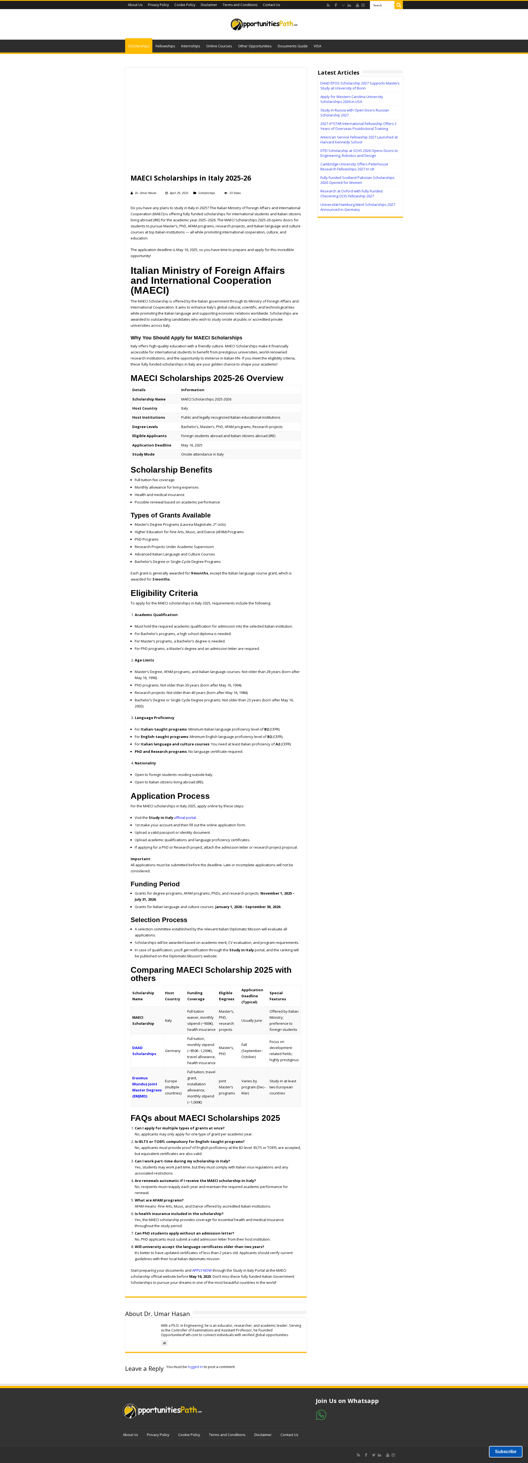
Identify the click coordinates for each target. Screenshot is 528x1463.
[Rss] (329, 5)
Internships (190, 45)
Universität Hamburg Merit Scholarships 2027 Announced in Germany (357, 207)
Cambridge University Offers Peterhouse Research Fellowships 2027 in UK (354, 166)
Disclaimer (209, 4)
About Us (135, 4)
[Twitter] (343, 5)
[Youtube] (357, 5)
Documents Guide (293, 45)
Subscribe (505, 1451)
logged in (195, 1366)
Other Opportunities (255, 45)
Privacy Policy (158, 4)
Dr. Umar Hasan (145, 193)
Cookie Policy (184, 4)
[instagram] (364, 5)
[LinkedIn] (350, 5)
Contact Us (271, 4)
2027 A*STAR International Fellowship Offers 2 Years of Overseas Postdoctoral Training (358, 126)
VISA (317, 45)
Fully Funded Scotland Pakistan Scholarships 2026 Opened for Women (357, 180)
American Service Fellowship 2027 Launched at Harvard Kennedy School (359, 140)
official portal (185, 817)
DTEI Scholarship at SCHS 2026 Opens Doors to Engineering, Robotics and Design (359, 153)
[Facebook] (337, 5)
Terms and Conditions (240, 4)
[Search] (399, 5)
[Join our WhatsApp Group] (321, 1414)
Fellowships (165, 45)
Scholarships (139, 45)
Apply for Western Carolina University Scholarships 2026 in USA (351, 99)
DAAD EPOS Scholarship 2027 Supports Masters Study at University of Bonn (360, 86)
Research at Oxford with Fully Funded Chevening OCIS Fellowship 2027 (351, 193)
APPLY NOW (202, 1270)
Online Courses (219, 45)
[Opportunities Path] (264, 23)
